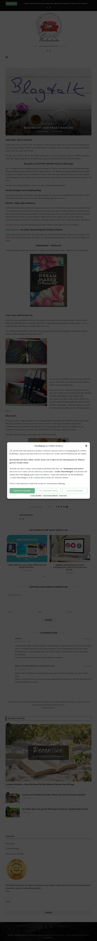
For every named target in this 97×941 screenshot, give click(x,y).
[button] (86, 446)
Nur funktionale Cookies (48, 491)
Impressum (63, 495)
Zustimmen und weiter (22, 491)
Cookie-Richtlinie (36, 495)
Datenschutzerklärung (50, 495)
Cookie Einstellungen (75, 491)
